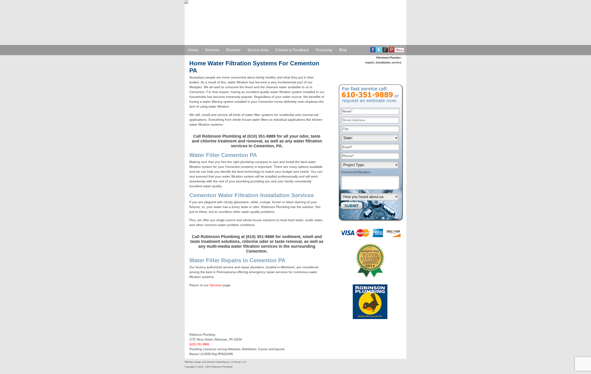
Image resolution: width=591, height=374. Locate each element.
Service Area (257, 50)
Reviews (233, 50)
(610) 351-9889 (199, 344)
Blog (343, 50)
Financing (324, 50)
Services (212, 50)
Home (193, 50)
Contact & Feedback (292, 50)
